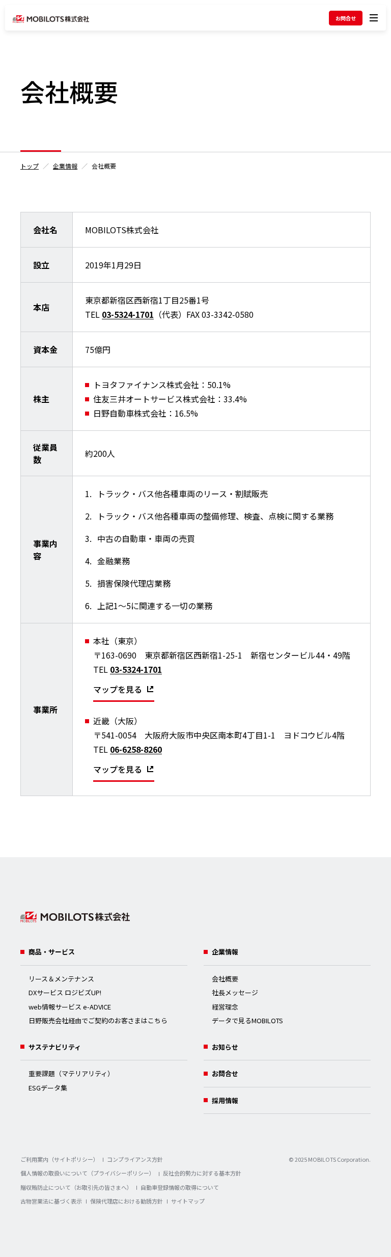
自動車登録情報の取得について (180, 1187)
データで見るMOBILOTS (247, 1020)
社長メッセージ (235, 992)
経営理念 (225, 1007)
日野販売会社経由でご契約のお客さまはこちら (98, 1020)
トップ (29, 165)
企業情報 (65, 165)
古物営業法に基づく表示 (51, 1201)
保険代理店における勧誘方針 (126, 1201)
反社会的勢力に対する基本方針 (202, 1173)
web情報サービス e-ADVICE (70, 1007)
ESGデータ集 (48, 1087)
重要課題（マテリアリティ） (71, 1073)
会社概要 (225, 978)
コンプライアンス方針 (135, 1159)
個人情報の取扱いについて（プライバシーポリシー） (87, 1173)
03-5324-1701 (128, 314)
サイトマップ (188, 1201)
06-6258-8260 (136, 749)
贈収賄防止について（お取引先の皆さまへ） (76, 1187)
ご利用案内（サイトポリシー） (59, 1159)
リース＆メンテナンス (61, 978)
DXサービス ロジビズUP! (65, 992)
